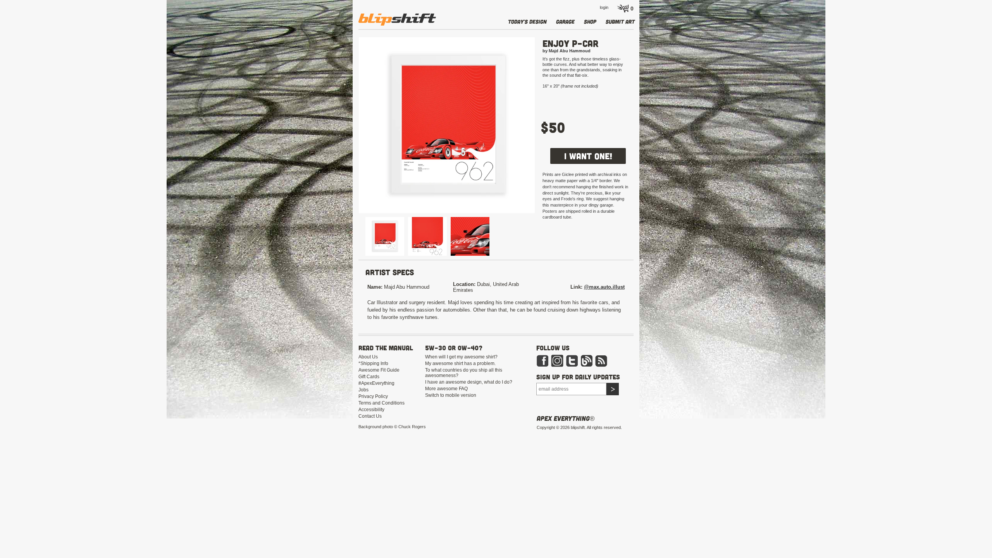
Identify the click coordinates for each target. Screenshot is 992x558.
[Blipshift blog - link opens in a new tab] (586, 360)
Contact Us (370, 416)
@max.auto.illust (604, 287)
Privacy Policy (373, 396)
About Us (368, 357)
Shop (590, 21)
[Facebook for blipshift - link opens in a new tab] (542, 360)
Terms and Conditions (381, 403)
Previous (347, 125)
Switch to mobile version (450, 395)
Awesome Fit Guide (379, 370)
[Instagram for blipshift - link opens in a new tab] (557, 360)
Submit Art (620, 21)
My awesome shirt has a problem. (460, 363)
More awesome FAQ (446, 388)
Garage (565, 21)
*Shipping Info (373, 363)
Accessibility (371, 409)
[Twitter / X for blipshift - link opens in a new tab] (572, 360)
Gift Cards (368, 376)
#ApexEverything (376, 383)
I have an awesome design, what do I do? (468, 382)
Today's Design (527, 21)
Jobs (363, 390)
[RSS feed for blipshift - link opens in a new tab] (601, 360)
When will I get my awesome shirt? (461, 357)
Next (546, 125)
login (604, 7)
